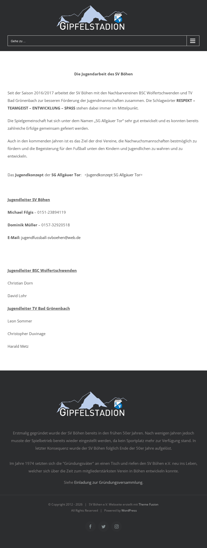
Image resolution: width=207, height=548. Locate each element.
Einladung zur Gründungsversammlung (108, 482)
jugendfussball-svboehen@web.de (51, 237)
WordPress (129, 510)
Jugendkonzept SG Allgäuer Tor (113, 174)
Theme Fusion (148, 504)
